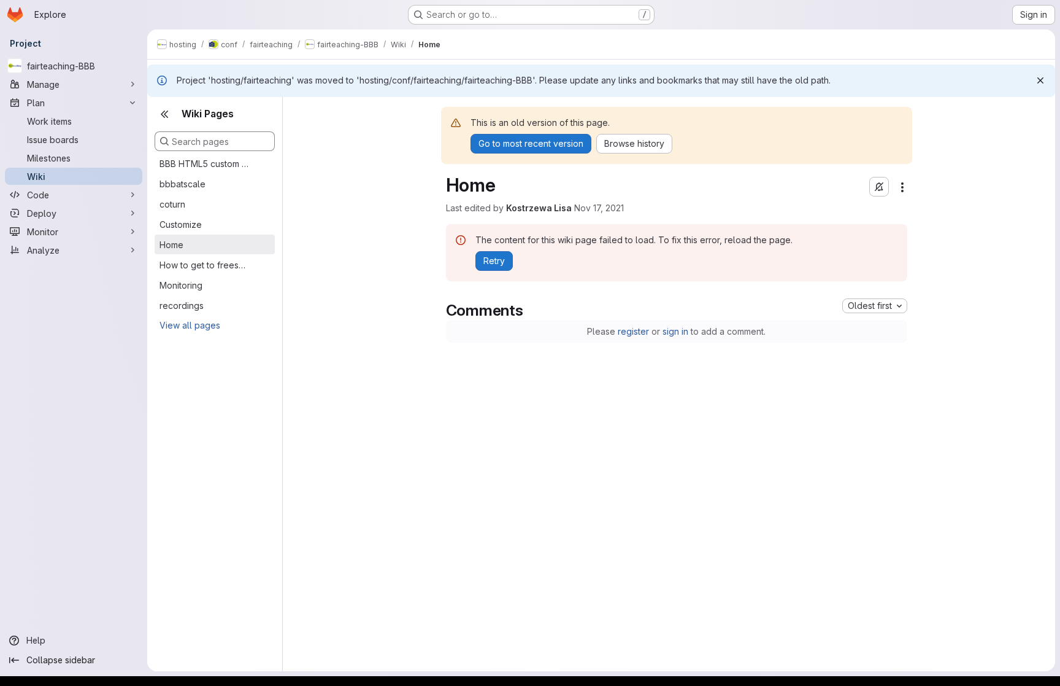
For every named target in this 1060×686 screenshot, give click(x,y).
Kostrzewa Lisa (539, 208)
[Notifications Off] (879, 187)
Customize (180, 224)
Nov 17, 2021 (599, 208)
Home (171, 245)
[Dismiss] (1040, 80)
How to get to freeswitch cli (204, 265)
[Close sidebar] (164, 114)
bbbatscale (182, 184)
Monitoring (180, 285)
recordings (181, 305)
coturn (172, 204)
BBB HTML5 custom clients (204, 163)
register (633, 331)
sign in (675, 331)
